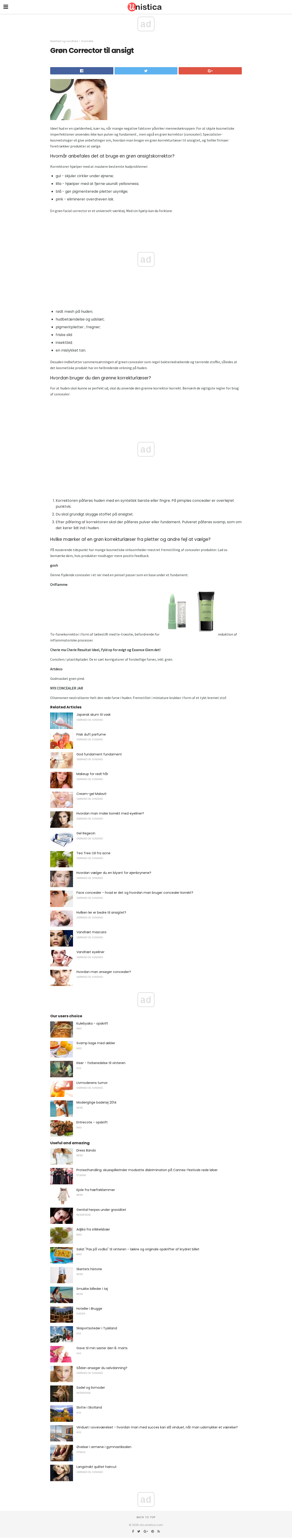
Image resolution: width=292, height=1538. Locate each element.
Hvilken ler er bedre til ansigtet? (101, 912)
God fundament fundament (99, 754)
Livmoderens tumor (92, 1083)
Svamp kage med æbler (95, 1043)
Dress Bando (86, 1150)
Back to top (146, 1517)
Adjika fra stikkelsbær (93, 1229)
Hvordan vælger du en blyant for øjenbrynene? (113, 872)
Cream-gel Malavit (91, 793)
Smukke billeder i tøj (92, 1288)
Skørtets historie (89, 1269)
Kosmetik (87, 41)
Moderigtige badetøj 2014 (96, 1102)
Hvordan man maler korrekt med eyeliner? (110, 813)
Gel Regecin (85, 833)
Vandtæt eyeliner (90, 952)
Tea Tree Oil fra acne (93, 853)
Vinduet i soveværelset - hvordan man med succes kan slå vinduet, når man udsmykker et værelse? (157, 1427)
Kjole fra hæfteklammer (95, 1190)
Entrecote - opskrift (92, 1122)
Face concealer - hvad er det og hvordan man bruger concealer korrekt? (134, 892)
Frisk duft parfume (91, 734)
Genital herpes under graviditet (101, 1209)
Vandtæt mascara (91, 932)
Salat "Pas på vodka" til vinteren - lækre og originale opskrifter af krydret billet (137, 1249)
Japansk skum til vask (93, 714)
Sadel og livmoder (90, 1387)
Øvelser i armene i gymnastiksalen (103, 1447)
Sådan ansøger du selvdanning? (101, 1368)
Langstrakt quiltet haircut (96, 1466)
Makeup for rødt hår (92, 774)
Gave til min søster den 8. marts (102, 1348)
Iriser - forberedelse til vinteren (100, 1063)
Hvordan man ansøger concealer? (103, 972)
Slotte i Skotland (89, 1407)
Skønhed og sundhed (64, 41)
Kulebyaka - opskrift (92, 1023)
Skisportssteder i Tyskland (96, 1328)
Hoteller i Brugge (89, 1308)
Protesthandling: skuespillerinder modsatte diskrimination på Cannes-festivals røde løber (147, 1170)
